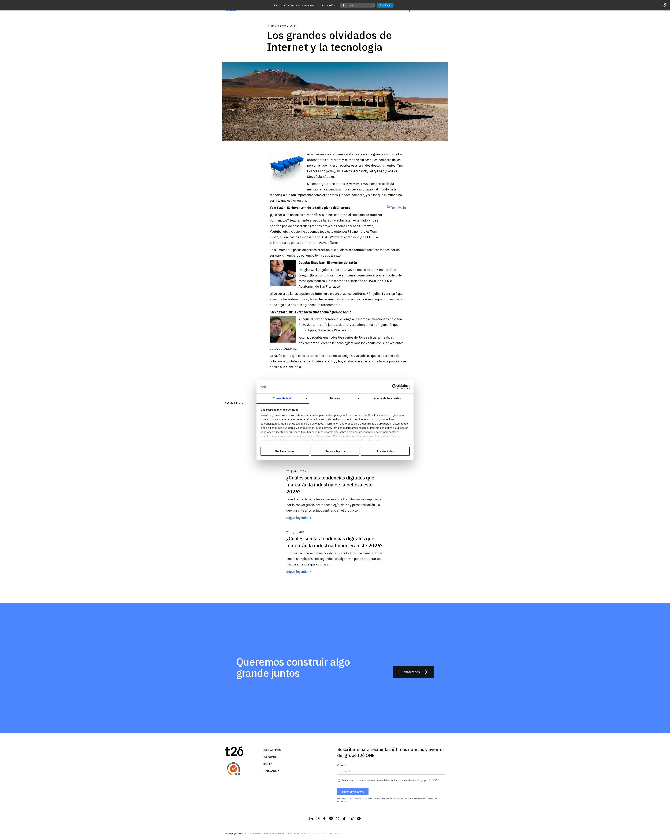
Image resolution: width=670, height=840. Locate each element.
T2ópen (267, 764)
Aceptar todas (385, 451)
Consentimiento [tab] (282, 398)
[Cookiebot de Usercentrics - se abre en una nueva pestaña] (394, 386)
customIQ (335, 833)
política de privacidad (372, 798)
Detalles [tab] (335, 398)
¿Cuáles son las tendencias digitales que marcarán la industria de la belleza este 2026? (330, 484)
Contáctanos (410, 672)
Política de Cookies (297, 833)
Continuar (385, 5)
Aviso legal (255, 833)
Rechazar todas (284, 451)
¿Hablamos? (270, 770)
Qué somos (269, 757)
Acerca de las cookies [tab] (387, 398)
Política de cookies (370, 440)
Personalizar (333, 451)
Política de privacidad (274, 833)
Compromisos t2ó (318, 833)
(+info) (382, 798)
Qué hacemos (271, 750)
